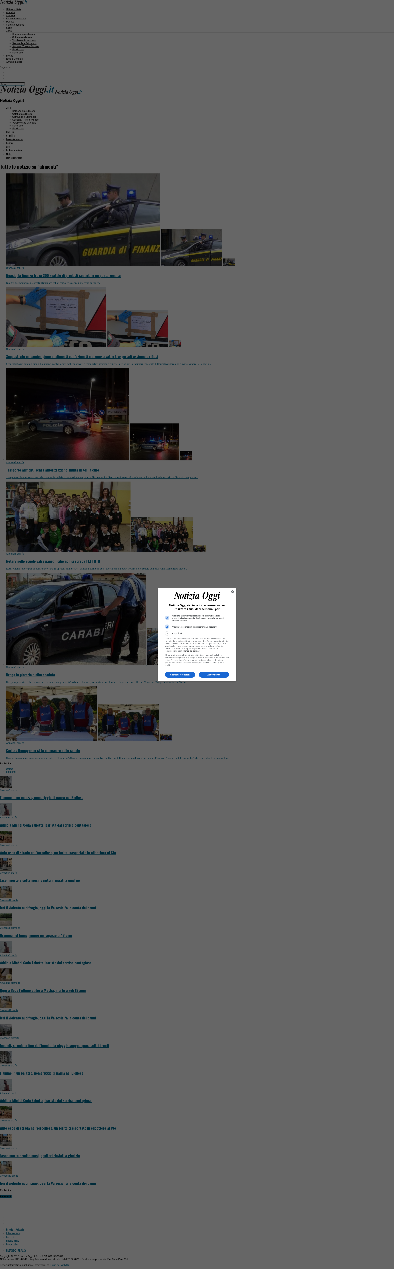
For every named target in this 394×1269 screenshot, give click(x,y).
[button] (197, 633)
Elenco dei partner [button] (191, 651)
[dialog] (197, 634)
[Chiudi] (232, 592)
